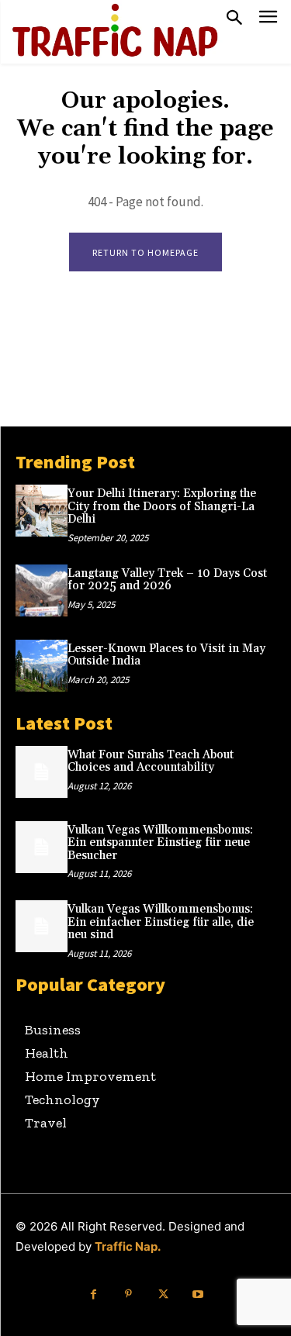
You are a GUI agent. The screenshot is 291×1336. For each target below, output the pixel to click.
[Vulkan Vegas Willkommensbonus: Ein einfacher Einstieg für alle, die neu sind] (42, 926)
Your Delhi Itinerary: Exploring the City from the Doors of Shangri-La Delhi (162, 506)
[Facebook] (93, 1294)
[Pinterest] (128, 1294)
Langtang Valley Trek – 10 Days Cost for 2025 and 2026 (167, 580)
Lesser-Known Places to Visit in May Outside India (166, 655)
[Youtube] (198, 1294)
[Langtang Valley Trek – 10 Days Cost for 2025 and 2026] (42, 590)
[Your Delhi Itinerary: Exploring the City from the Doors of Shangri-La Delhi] (42, 511)
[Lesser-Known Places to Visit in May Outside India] (42, 666)
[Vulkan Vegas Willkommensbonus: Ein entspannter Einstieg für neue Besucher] (42, 847)
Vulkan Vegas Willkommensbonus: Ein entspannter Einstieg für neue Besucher (160, 843)
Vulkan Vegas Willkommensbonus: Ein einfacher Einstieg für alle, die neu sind (161, 922)
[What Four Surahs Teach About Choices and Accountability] (42, 772)
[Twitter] (163, 1294)
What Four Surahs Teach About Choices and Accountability (151, 761)
